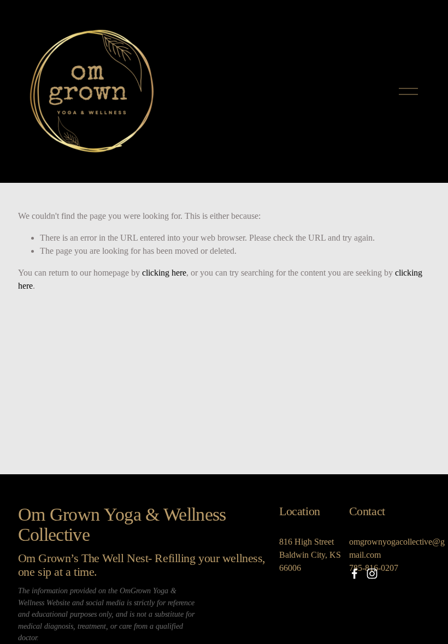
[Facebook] (354, 573)
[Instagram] (372, 573)
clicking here (164, 272)
